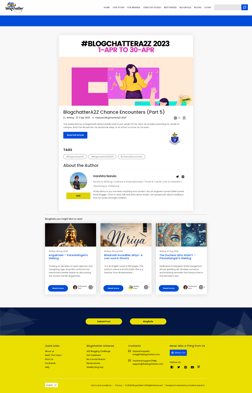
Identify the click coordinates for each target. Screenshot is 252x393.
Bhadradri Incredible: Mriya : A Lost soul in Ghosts (123, 256)
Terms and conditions (101, 385)
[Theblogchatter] (14, 7)
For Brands (50, 363)
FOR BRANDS (133, 7)
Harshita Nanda (104, 176)
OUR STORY (118, 7)
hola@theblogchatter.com (146, 354)
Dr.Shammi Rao (82, 287)
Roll (78, 195)
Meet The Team (53, 355)
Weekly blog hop (95, 367)
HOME (107, 7)
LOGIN (207, 7)
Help (47, 367)
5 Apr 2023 (84, 117)
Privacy (118, 385)
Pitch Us (49, 359)
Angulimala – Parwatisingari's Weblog (68, 256)
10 (179, 117)
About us (49, 351)
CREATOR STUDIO (152, 7)
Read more (58, 288)
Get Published (94, 355)
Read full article (75, 135)
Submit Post (103, 321)
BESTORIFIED (170, 7)
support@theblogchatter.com (148, 363)
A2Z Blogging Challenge (98, 351)
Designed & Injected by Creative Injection (185, 385)
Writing (70, 117)
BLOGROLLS (185, 7)
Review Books (93, 363)
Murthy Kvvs (136, 287)
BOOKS (197, 7)
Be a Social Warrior (96, 359)
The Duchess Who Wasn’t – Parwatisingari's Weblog (178, 256)
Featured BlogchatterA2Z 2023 (110, 117)
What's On (179, 352)
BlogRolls (148, 321)
